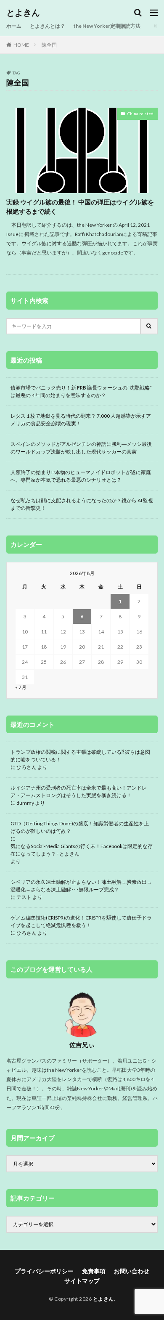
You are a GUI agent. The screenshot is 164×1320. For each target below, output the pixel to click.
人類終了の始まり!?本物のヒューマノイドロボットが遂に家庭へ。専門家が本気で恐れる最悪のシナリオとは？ (81, 476)
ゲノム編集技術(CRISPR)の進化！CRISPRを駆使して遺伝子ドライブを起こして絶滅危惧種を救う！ (81, 921)
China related (140, 113)
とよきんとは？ (47, 26)
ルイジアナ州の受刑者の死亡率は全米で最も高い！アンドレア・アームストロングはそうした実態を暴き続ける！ (79, 791)
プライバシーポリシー (44, 1271)
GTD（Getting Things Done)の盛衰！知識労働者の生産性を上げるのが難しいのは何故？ (80, 827)
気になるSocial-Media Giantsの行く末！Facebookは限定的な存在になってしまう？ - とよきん (82, 850)
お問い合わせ (131, 1271)
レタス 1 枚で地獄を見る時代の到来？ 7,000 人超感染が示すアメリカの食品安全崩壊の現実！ (81, 420)
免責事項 (94, 1271)
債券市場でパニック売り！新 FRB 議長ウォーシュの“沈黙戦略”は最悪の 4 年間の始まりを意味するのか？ (81, 391)
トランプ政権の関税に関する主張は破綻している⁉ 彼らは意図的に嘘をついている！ (80, 756)
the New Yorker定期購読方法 (107, 26)
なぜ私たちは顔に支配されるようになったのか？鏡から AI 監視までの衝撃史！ (82, 504)
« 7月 (20, 687)
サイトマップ (82, 1280)
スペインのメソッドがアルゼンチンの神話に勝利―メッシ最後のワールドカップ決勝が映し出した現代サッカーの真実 (81, 448)
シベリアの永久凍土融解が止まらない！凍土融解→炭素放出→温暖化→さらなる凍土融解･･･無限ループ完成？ (81, 886)
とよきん (23, 12)
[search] (149, 326)
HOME (21, 45)
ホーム (13, 26)
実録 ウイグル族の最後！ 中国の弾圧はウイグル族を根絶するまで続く (80, 206)
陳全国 (49, 45)
